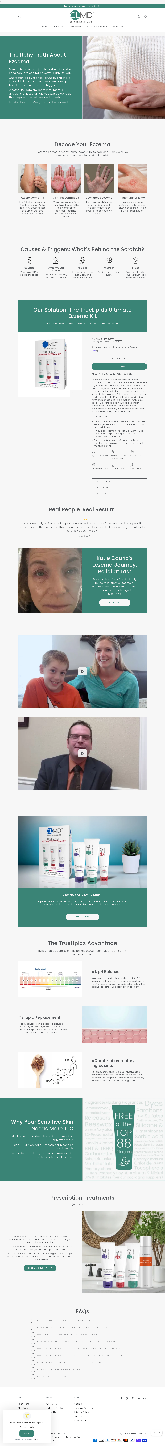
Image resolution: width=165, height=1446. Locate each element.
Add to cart (119, 359)
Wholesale (79, 1412)
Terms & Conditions (84, 1404)
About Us (51, 1408)
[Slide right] (79, 393)
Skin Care (23, 1404)
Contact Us (80, 1416)
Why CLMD (51, 1400)
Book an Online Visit (40, 1264)
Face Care (23, 1400)
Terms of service (73, 1433)
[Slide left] (73, 393)
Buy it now (119, 366)
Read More (115, 599)
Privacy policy (57, 1433)
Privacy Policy (81, 1408)
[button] (19, 16)
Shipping (96, 342)
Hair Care (23, 1408)
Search (78, 1400)
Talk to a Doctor (54, 1404)
